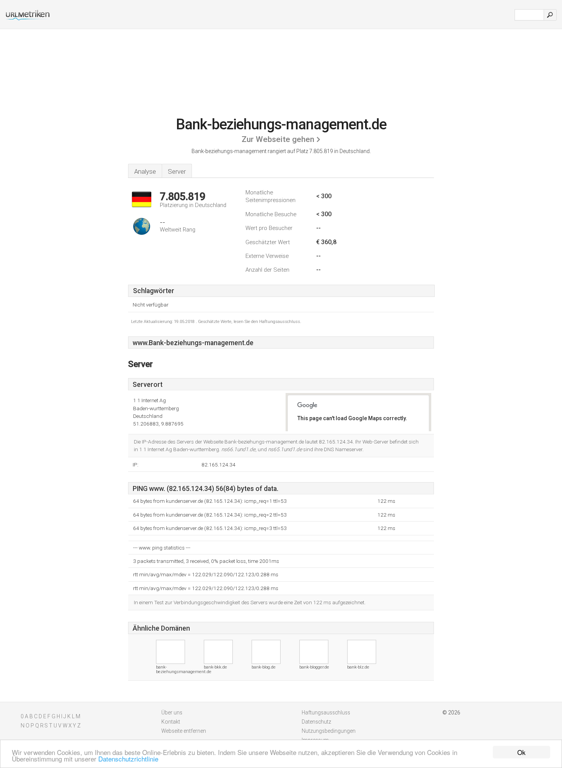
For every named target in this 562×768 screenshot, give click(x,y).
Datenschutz (316, 722)
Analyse (145, 171)
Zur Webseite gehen (278, 139)
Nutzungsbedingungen (329, 731)
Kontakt (170, 722)
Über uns (171, 712)
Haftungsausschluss (326, 712)
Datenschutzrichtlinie (128, 758)
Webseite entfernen (183, 731)
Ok (521, 752)
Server (177, 171)
